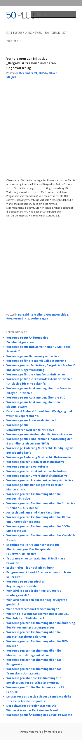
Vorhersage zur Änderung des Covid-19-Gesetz (39, 714)
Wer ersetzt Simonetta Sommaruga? (32, 609)
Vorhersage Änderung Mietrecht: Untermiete (38, 457)
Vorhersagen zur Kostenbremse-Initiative (36, 471)
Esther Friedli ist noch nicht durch (30, 567)
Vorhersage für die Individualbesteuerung (36, 360)
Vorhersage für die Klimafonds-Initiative (35, 374)
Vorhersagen (39, 318)
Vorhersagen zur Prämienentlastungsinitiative (39, 480)
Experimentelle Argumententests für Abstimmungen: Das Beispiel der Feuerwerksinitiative (32, 549)
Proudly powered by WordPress (41, 731)
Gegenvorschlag (57, 314)
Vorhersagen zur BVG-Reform (27, 466)
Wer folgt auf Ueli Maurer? (25, 618)
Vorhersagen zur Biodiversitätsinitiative (35, 461)
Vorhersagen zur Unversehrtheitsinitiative (37, 475)
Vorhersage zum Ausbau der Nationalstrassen (39, 434)
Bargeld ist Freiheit (31, 314)
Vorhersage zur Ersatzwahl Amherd (31, 420)
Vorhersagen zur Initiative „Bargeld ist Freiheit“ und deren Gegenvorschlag (31, 63)
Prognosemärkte (17, 318)
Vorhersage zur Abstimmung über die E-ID (36, 397)
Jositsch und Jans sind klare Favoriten (33, 512)
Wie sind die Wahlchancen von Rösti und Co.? (38, 613)
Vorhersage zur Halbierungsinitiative (32, 356)
